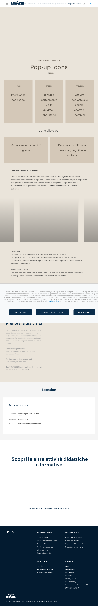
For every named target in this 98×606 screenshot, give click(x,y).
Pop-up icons (74, 3)
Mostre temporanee (45, 547)
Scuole (31, 3)
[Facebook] (8, 532)
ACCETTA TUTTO (20, 312)
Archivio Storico (43, 544)
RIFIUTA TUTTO (84, 312)
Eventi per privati (72, 541)
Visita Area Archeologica (47, 541)
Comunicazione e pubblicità (51, 3)
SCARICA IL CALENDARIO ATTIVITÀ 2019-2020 (49, 508)
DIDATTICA (42, 561)
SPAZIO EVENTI (72, 533)
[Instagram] (13, 532)
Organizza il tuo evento (74, 544)
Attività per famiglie (45, 569)
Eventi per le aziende (73, 537)
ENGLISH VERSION (72, 588)
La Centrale (69, 572)
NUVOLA (69, 561)
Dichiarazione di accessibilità (77, 585)
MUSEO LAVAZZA (44, 533)
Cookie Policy (70, 582)
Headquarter (70, 569)
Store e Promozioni (44, 553)
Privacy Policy (70, 579)
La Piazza (69, 575)
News (67, 566)
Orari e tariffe (42, 537)
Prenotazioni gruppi (45, 572)
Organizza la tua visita (74, 547)
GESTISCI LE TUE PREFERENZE (53, 312)
